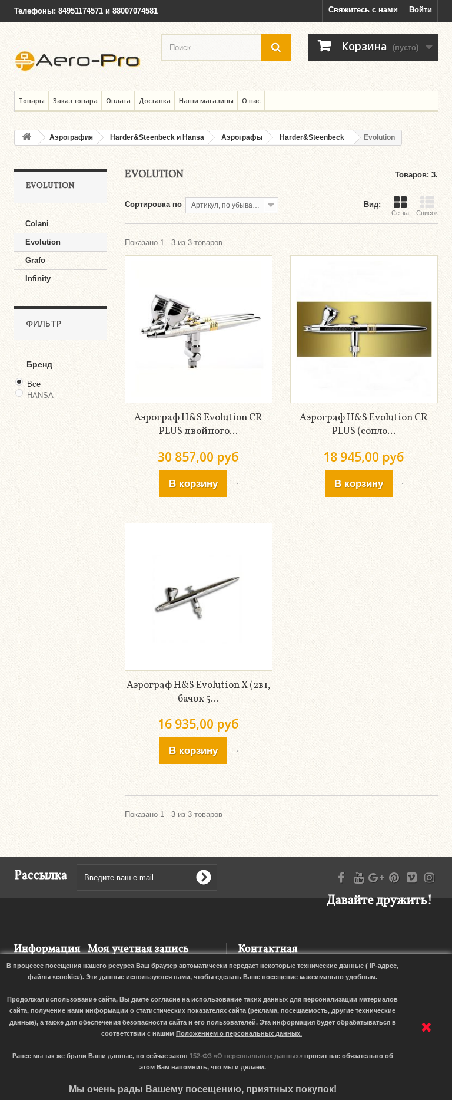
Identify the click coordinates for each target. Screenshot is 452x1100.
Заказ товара (75, 100)
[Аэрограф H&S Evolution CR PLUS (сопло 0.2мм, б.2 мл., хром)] (364, 329)
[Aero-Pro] (79, 61)
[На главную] (26, 137)
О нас (251, 100)
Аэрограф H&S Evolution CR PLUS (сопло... (364, 424)
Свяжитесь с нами (363, 9)
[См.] (237, 483)
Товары (31, 100)
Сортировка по (153, 204)
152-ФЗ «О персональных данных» (246, 1055)
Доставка (155, 100)
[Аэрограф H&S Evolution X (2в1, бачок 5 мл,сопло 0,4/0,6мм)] (199, 597)
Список (427, 212)
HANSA (40, 395)
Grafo (35, 260)
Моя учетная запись (138, 949)
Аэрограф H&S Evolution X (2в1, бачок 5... (199, 692)
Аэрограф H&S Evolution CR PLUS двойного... (198, 424)
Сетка (400, 212)
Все (34, 384)
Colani (37, 223)
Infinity (38, 278)
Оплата (118, 100)
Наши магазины (206, 100)
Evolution (43, 242)
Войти (420, 9)
